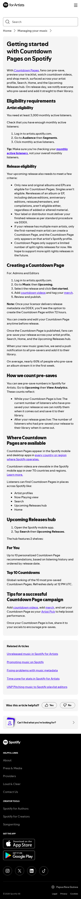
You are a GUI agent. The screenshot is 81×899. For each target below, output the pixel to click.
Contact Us (10, 792)
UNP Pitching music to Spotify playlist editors (37, 687)
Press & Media (12, 768)
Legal (54, 893)
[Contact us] (72, 722)
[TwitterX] (19, 870)
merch (68, 293)
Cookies (74, 893)
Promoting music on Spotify (25, 662)
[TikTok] (43, 870)
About (7, 760)
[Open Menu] (75, 5)
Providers (9, 776)
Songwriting (11, 824)
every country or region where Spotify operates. (36, 457)
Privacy (63, 893)
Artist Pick (48, 611)
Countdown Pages (26, 70)
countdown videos (33, 293)
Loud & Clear (12, 784)
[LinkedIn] (31, 870)
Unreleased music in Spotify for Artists (32, 654)
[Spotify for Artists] (13, 5)
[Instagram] (7, 870)
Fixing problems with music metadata (32, 670)
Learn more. (15, 475)
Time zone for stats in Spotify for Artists (33, 678)
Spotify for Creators (16, 816)
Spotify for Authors (15, 808)
